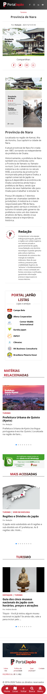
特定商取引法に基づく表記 (12, 674)
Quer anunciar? (31, 669)
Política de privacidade (18, 669)
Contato (41, 668)
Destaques (7, 595)
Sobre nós (6, 669)
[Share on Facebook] (13, 65)
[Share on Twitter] (20, 65)
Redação (18, 25)
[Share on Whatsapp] (33, 65)
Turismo (23, 12)
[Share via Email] (27, 65)
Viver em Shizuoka (21, 512)
